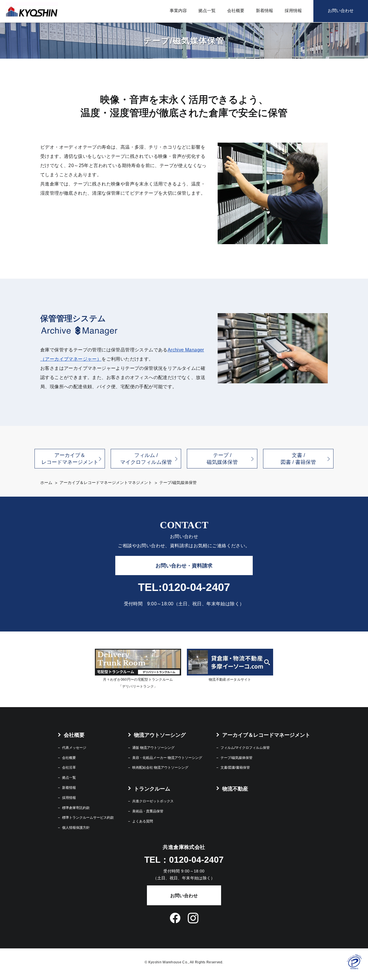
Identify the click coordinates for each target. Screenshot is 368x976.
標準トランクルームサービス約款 (88, 818)
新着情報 (264, 10)
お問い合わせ (341, 10)
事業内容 (178, 10)
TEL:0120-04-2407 (184, 587)
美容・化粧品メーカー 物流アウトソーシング (167, 758)
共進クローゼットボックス (153, 801)
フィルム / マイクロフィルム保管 (146, 458)
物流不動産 (235, 789)
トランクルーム (152, 789)
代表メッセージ (74, 748)
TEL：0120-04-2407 (184, 860)
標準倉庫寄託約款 (76, 808)
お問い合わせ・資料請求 (184, 566)
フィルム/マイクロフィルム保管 (245, 748)
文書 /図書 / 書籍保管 (298, 458)
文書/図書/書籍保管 (235, 768)
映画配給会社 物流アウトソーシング (160, 768)
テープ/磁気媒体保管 (236, 758)
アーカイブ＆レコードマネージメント (69, 458)
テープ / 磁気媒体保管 (222, 458)
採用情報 (293, 10)
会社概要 (235, 10)
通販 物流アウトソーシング (153, 748)
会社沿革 (69, 768)
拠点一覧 (207, 10)
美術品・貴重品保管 (147, 811)
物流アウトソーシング (160, 735)
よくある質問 (142, 821)
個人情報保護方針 (76, 828)
